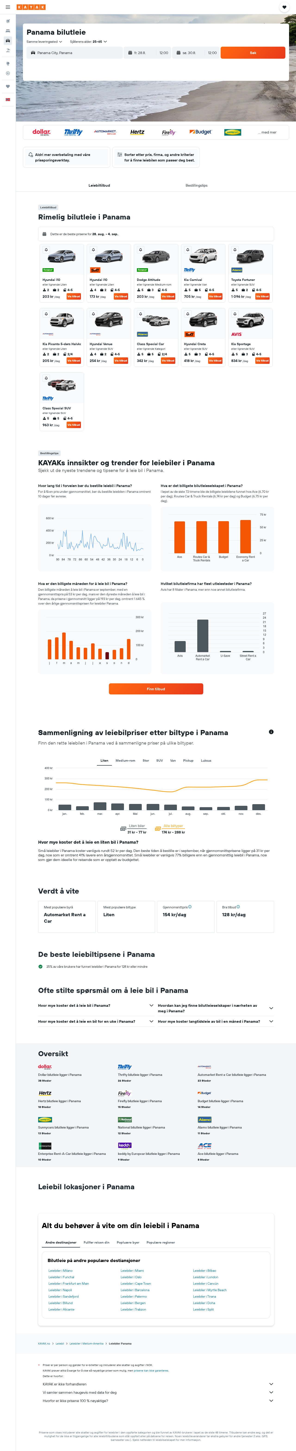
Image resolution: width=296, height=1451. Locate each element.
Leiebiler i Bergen (133, 1303)
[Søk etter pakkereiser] (8, 50)
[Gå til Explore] (8, 63)
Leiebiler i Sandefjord (64, 1296)
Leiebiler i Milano (61, 1270)
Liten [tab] (104, 760)
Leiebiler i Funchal (61, 1277)
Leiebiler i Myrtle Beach (210, 1290)
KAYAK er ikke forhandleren (64, 1384)
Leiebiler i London (205, 1277)
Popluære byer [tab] (128, 1242)
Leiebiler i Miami (132, 1270)
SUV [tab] (159, 760)
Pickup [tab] (188, 760)
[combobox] (45, 41)
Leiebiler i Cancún (206, 1283)
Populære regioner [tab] (161, 1242)
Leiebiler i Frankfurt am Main (69, 1283)
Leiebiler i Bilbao (204, 1270)
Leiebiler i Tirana (204, 1296)
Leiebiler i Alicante (61, 1309)
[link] (156, 688)
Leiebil (60, 1343)
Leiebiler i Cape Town (136, 1283)
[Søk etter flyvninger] (8, 21)
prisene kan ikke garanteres (151, 1370)
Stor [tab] (146, 760)
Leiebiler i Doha (204, 1303)
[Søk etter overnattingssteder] (8, 31)
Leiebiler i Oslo (131, 1277)
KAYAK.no (44, 1343)
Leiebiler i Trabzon (133, 1309)
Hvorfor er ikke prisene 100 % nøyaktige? (75, 1400)
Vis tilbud (74, 296)
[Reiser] (8, 86)
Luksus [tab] (206, 760)
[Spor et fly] (8, 73)
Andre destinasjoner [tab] (61, 1242)
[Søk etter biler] (8, 40)
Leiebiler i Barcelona (135, 1290)
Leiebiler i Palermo (134, 1296)
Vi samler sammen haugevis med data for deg (80, 1392)
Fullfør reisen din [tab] (96, 1242)
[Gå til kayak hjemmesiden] (31, 7)
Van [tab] (173, 760)
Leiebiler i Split (203, 1309)
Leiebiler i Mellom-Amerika (86, 1343)
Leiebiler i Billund (61, 1303)
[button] (8, 7)
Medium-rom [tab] (125, 760)
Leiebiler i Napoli (60, 1290)
